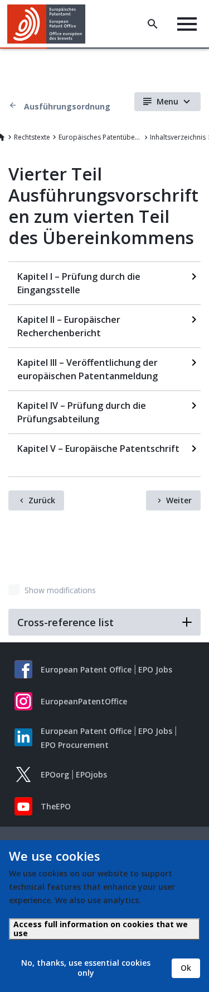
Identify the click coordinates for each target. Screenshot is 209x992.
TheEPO (56, 806)
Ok (186, 967)
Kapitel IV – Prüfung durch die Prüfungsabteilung (81, 412)
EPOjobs (91, 774)
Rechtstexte (32, 137)
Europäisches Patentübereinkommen (100, 137)
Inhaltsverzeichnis (178, 137)
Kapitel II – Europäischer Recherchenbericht (68, 326)
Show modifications (60, 590)
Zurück (41, 500)
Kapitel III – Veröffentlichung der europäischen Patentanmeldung (87, 369)
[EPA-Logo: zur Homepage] (50, 24)
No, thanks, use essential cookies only (85, 967)
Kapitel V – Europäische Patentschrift (98, 448)
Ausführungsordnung (67, 106)
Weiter (179, 500)
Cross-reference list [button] (65, 622)
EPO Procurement (75, 745)
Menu (167, 101)
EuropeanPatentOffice (84, 701)
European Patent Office (86, 669)
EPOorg (55, 774)
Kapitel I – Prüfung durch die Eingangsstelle (78, 283)
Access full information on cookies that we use (100, 928)
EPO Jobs (155, 669)
